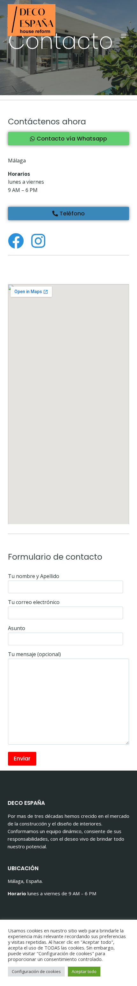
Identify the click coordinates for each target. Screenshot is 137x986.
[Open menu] (123, 36)
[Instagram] (38, 241)
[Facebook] (16, 241)
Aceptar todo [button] (84, 971)
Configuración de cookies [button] (36, 971)
